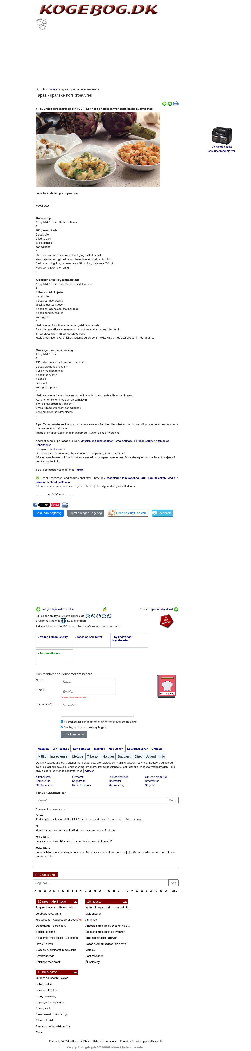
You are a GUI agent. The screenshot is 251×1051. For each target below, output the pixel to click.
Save (56, 504)
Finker (39, 1032)
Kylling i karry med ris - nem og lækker (108, 907)
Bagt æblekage (94, 956)
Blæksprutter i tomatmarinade (115, 441)
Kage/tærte (78, 781)
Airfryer (89, 771)
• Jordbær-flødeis (49, 653)
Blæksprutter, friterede (152, 441)
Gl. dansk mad (44, 785)
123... (173, 891)
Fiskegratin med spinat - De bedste (57, 937)
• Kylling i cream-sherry (53, 637)
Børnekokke (43, 781)
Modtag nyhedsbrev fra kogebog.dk (85, 727)
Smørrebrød (152, 781)
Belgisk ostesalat (46, 931)
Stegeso (150, 785)
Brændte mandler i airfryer (101, 937)
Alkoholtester (43, 777)
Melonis (90, 950)
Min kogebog (116, 785)
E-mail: (40, 690)
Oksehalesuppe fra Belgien (52, 978)
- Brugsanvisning (46, 996)
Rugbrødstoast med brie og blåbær (56, 907)
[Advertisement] (107, 57)
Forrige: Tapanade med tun (57, 609)
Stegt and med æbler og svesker (105, 931)
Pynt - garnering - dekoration (53, 1026)
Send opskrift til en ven (131, 513)
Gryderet (77, 777)
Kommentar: (44, 704)
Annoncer (112, 1041)
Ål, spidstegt (92, 962)
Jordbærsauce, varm (48, 913)
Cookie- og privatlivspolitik (147, 1041)
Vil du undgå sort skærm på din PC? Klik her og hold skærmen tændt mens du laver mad (94, 109)
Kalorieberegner (81, 785)
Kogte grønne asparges (50, 1002)
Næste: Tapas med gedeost (157, 609)
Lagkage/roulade (118, 777)
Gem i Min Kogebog (48, 513)
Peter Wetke (43, 837)
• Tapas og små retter (88, 637)
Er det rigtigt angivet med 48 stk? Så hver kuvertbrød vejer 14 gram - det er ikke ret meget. (90, 819)
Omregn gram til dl (156, 777)
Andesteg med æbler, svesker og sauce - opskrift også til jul (108, 925)
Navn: (40, 680)
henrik (39, 815)
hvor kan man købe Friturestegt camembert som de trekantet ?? (74, 841)
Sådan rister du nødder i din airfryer (106, 944)
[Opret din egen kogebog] (166, 686)
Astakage (91, 919)
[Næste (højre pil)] (170, 103)
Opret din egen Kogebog (86, 513)
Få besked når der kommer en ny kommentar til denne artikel (100, 721)
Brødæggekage (45, 956)
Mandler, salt (88, 441)
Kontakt (124, 1041)
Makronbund (93, 913)
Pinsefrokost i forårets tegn (52, 1014)
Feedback (164, 513)
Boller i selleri (44, 984)
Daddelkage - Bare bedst (51, 925)
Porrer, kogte (43, 1008)
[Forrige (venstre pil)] (164, 103)
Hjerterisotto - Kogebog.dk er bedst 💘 (59, 919)
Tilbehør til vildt (44, 1020)
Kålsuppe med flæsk (48, 962)
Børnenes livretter (46, 990)
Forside (53, 89)
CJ (37, 826)
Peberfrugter (43, 445)
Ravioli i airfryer (45, 944)
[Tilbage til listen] (105, 609)
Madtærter (115, 781)
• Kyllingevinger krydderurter (122, 638)
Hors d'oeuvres (55, 449)
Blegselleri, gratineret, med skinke (56, 950)
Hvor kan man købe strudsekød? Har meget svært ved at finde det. (76, 830)
